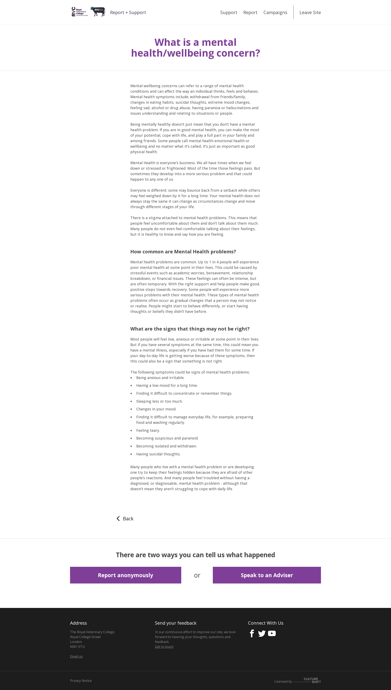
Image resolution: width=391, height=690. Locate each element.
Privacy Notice (81, 680)
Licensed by (283, 681)
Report (250, 12)
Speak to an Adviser (267, 575)
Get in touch (164, 646)
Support (228, 12)
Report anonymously (125, 575)
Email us (76, 656)
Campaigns (275, 12)
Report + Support (128, 12)
